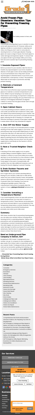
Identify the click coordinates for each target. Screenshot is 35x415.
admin (2, 28)
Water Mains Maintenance (11, 307)
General (5, 274)
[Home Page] (17, 9)
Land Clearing (7, 275)
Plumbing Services (8, 281)
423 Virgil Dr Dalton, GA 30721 (9, 379)
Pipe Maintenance (8, 279)
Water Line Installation (10, 303)
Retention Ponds (8, 287)
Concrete (6, 268)
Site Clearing (7, 293)
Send (30, 408)
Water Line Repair (8, 305)
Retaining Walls (8, 285)
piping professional (18, 187)
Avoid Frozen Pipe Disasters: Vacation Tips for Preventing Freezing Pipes (16, 21)
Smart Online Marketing (19, 409)
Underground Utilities (9, 301)
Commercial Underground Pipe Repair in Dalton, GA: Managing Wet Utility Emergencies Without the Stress (17, 335)
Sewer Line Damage (9, 289)
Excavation (6, 272)
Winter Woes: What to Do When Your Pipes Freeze (17, 258)
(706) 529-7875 (8, 383)
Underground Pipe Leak (10, 299)
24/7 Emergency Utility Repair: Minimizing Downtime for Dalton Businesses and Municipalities (15, 341)
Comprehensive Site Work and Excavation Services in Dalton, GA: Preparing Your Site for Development (16, 319)
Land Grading (7, 277)
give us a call (28, 249)
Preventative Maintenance (11, 283)
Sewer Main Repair (8, 291)
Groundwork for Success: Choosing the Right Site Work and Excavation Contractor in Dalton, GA (17, 329)
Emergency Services (9, 270)
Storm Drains (7, 297)
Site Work (6, 295)
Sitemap (17, 413)
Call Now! (29, 384)
